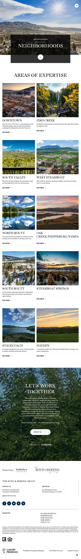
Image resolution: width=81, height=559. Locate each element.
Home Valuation (46, 518)
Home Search (45, 520)
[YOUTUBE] (14, 503)
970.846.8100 (14, 492)
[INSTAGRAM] (9, 503)
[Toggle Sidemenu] (77, 6)
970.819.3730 (46, 444)
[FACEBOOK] (4, 503)
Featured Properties (48, 513)
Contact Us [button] (44, 522)
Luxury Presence (38, 551)
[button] (40, 432)
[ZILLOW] (23, 503)
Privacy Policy (73, 551)
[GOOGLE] (19, 503)
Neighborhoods (46, 515)
